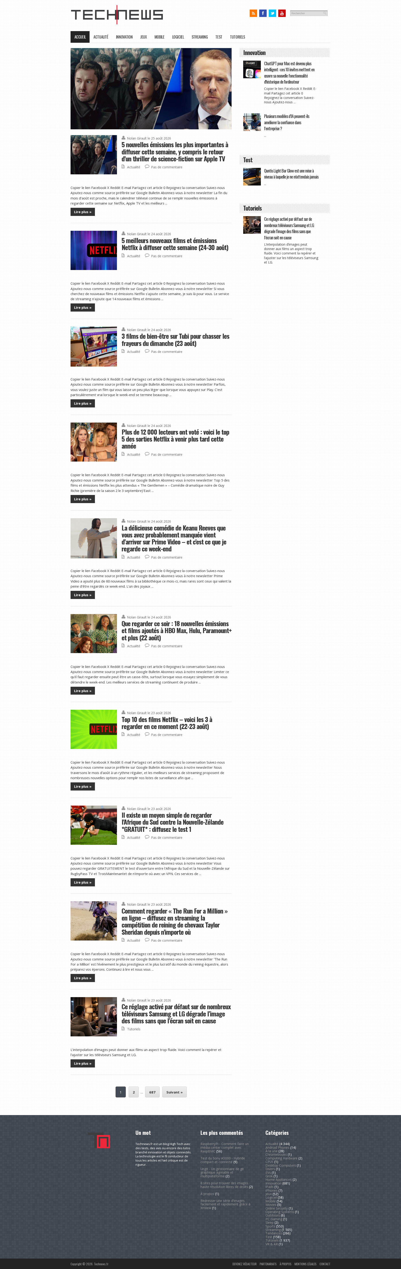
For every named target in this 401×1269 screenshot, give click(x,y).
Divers (270, 1169)
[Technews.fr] (117, 23)
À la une (271, 1151)
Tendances (273, 1233)
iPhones (271, 1190)
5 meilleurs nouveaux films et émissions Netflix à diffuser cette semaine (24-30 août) (175, 243)
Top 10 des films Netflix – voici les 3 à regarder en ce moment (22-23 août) (167, 722)
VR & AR (271, 1244)
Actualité (101, 37)
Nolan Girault (137, 138)
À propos (207, 1193)
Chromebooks (276, 1154)
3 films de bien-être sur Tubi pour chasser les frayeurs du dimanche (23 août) (175, 339)
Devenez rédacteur (245, 1264)
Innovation (124, 37)
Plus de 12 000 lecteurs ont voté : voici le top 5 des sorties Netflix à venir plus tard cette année (175, 439)
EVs (268, 1172)
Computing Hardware (281, 1158)
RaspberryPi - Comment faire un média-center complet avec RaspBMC (224, 1147)
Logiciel (178, 37)
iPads (269, 1186)
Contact (325, 1264)
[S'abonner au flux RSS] (253, 13)
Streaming (200, 37)
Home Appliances (278, 1179)
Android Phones (277, 1147)
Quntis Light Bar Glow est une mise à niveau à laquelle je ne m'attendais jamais (291, 173)
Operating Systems (279, 1212)
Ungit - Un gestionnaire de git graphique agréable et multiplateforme (222, 1172)
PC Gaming (273, 1219)
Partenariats (268, 1264)
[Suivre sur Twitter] (272, 13)
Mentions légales (305, 1264)
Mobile (160, 37)
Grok (269, 1176)
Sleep (269, 1222)
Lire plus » (82, 211)
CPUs (269, 1161)
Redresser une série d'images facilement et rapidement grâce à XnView (225, 1204)
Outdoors (272, 1215)
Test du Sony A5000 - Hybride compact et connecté (222, 1160)
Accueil (80, 37)
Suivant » (174, 1092)
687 (152, 1092)
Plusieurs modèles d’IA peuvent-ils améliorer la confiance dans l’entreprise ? (286, 122)
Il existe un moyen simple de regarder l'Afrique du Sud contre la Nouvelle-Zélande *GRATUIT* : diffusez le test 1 (172, 822)
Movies (270, 1204)
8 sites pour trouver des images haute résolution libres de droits (224, 1185)
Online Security (276, 1208)
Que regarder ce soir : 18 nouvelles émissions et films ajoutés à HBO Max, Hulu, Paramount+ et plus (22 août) (177, 630)
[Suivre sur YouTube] (282, 13)
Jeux (143, 37)
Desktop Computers (280, 1165)
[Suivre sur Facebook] (263, 13)
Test (218, 37)
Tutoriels (237, 37)
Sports (270, 1226)
